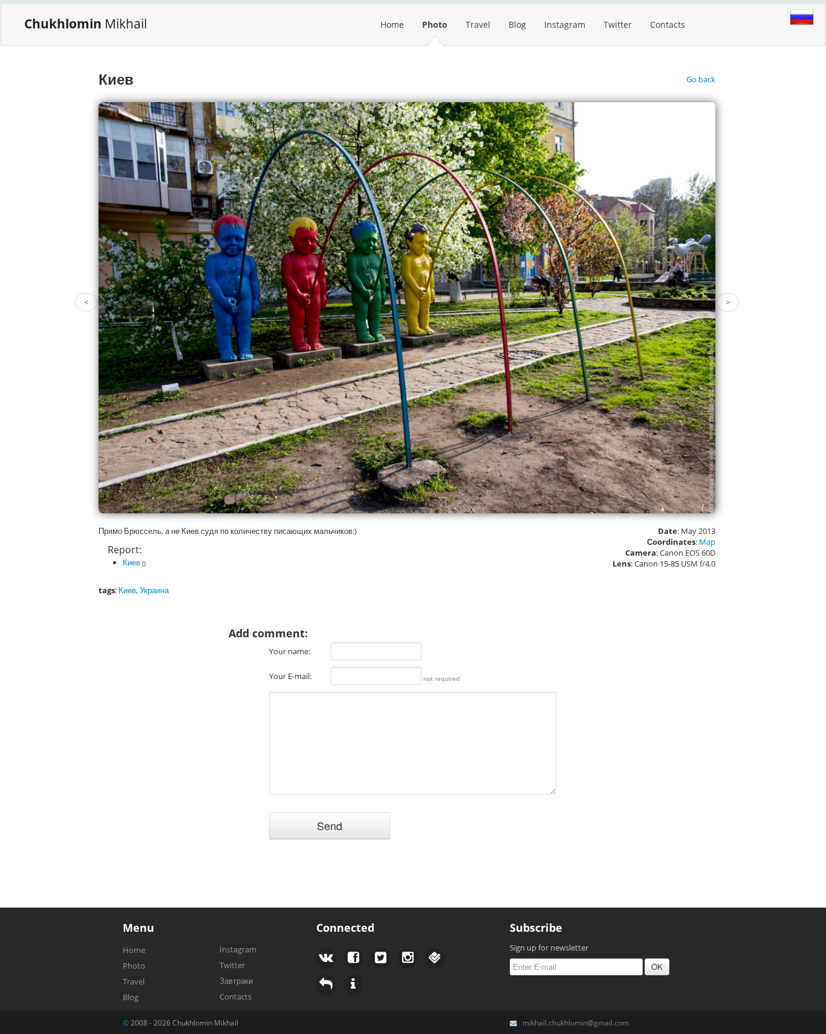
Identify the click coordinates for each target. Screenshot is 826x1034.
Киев (131, 562)
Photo (434, 24)
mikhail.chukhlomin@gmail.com (575, 1022)
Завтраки (236, 980)
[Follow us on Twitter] (353, 958)
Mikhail (85, 23)
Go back (700, 79)
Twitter (617, 24)
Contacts (667, 24)
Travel (478, 24)
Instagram (564, 24)
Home (392, 24)
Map (707, 541)
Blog (517, 24)
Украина (154, 590)
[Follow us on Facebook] (326, 958)
